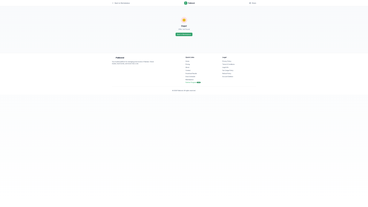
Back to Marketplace (184, 34)
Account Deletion (227, 76)
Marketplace (189, 79)
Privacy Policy (226, 61)
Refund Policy (226, 73)
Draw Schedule (190, 76)
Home (187, 61)
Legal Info (225, 67)
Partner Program (193, 82)
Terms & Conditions (228, 64)
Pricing (188, 64)
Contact (188, 70)
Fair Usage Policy (227, 70)
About (187, 67)
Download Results (191, 73)
